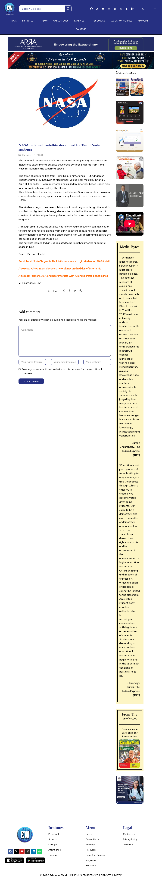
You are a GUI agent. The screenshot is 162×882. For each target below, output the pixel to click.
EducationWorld (59, 875)
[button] (143, 9)
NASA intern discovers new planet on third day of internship (66, 268)
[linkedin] (75, 291)
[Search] (68, 9)
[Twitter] (64, 291)
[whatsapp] (80, 291)
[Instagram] (109, 8)
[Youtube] (103, 8)
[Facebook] (91, 8)
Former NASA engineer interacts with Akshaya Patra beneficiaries (69, 275)
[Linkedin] (114, 8)
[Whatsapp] (120, 8)
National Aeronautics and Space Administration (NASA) (56, 160)
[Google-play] (132, 8)
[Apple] (126, 8)
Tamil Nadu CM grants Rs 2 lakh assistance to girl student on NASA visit (68, 261)
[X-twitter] (97, 8)
